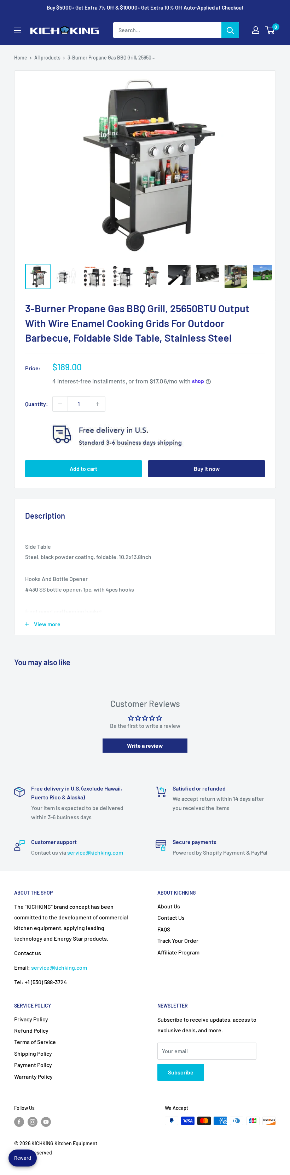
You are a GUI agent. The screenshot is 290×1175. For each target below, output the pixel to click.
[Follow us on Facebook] (19, 1121)
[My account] (255, 30)
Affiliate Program (178, 952)
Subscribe (180, 1072)
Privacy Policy (31, 1019)
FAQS (163, 929)
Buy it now (207, 468)
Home (20, 58)
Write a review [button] (145, 745)
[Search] (230, 30)
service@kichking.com (94, 852)
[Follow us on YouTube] (46, 1121)
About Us (168, 906)
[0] (270, 30)
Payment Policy (33, 1064)
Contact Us (171, 917)
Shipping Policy (33, 1053)
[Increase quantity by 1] (97, 404)
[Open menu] (17, 30)
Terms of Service (35, 1041)
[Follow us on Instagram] (32, 1121)
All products (47, 58)
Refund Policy (31, 1030)
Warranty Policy (33, 1076)
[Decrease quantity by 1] (60, 404)
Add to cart (83, 468)
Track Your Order (177, 940)
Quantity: (36, 403)
